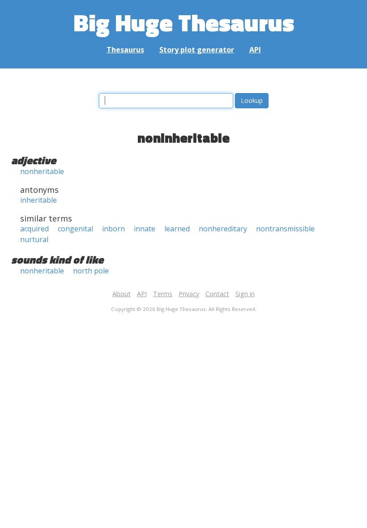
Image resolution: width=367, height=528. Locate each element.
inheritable (38, 200)
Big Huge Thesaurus (183, 22)
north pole (91, 271)
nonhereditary (223, 229)
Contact (217, 294)
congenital (75, 229)
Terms (162, 294)
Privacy (189, 294)
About (121, 294)
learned (177, 229)
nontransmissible (285, 229)
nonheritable (42, 171)
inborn (113, 229)
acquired (34, 229)
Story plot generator (196, 50)
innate (144, 229)
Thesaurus (125, 50)
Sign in (245, 294)
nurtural (34, 239)
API (255, 50)
